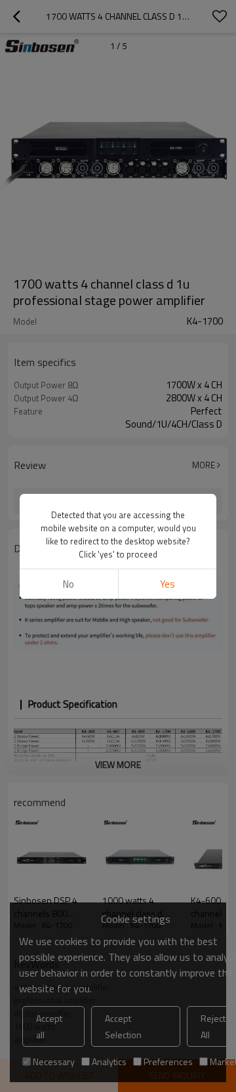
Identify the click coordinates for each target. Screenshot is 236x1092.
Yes (167, 584)
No (68, 584)
